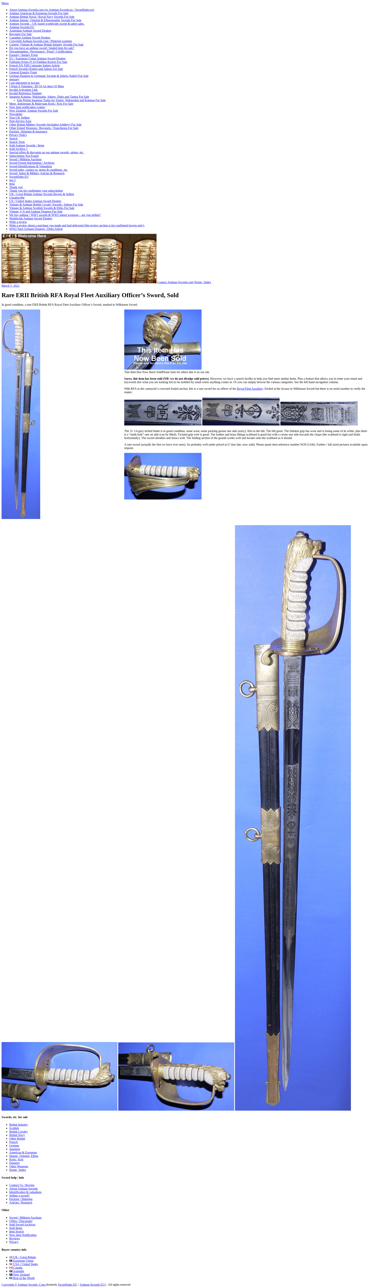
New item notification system (27, 107)
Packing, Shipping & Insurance (28, 131)
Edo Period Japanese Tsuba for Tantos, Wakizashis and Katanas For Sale (61, 100)
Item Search (16, 1231)
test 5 (12, 180)
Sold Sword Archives (22, 1224)
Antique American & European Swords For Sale (38, 13)
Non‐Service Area (20, 121)
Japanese (14, 1149)
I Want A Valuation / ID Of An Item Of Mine (36, 86)
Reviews (14, 1238)
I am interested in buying (24, 82)
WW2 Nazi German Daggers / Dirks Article (36, 229)
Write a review (18, 222)
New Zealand (21, 1274)
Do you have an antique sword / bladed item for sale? (41, 48)
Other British (17, 1138)
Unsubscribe (17, 197)
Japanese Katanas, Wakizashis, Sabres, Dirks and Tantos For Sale (49, 96)
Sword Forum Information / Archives (31, 162)
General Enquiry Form (23, 72)
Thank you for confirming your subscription (36, 190)
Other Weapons (18, 1166)
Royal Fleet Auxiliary (250, 388)
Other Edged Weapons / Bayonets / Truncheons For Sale (43, 128)
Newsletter (15, 114)
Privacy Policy (18, 135)
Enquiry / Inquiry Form (23, 55)
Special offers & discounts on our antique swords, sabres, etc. (46, 152)
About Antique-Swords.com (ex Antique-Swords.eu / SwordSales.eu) (51, 9)
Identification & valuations (25, 1192)
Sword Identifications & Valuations (30, 166)
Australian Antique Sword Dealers (30, 30)
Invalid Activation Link (23, 89)
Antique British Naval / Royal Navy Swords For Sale (41, 16)
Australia (18, 1271)
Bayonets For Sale (20, 34)
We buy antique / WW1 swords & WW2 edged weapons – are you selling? (55, 215)
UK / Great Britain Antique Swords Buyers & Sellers (41, 194)
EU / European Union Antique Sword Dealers (37, 58)
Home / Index (202, 282)
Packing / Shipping (20, 1199)
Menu (5, 3)
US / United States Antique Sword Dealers (35, 201)
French (13, 1142)
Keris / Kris (16, 1159)
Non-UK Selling (19, 117)
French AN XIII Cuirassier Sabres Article (34, 65)
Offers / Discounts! (20, 1221)
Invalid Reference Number (25, 93)
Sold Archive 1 (18, 149)
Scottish (14, 1128)
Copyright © (9, 1284)
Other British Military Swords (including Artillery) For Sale (45, 124)
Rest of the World (23, 1278)
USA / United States (25, 1264)
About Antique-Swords (23, 1188)
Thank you (16, 187)
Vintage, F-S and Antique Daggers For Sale (35, 211)
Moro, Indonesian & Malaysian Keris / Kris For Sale (41, 103)
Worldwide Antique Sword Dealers (30, 218)
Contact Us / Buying (21, 1185)
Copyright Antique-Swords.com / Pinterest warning (40, 41)
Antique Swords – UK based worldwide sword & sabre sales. (46, 23)
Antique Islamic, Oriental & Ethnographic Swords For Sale (45, 20)
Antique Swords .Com (32, 1284)
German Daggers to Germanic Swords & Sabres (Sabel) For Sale (48, 75)
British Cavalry (18, 1131)
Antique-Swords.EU (21, 27)
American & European (23, 1152)
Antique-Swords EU (92, 1284)
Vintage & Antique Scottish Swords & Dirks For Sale (41, 208)
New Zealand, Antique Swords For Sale (33, 110)
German (14, 1145)
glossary (14, 79)
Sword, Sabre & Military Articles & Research (37, 173)
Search (13, 138)
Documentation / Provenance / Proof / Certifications (40, 51)
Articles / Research (20, 1202)
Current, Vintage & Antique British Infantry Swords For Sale (46, 44)
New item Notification (23, 1235)
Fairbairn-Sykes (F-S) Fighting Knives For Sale (38, 62)
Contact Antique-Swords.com (175, 282)
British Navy (17, 1135)
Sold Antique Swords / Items (26, 145)
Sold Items (15, 1228)
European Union (22, 1260)
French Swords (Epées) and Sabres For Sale (36, 69)
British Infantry (18, 1124)
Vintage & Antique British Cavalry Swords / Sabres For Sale (46, 204)
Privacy (14, 1242)
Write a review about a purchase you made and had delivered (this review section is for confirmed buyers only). (77, 225)
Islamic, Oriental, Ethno (23, 1156)
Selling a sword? (19, 1195)
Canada (17, 1267)
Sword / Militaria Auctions (25, 159)
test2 (12, 183)
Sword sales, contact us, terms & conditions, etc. (38, 169)
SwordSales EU (19, 176)
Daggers (14, 1163)
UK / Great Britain (24, 1257)
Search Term (17, 142)
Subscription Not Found (24, 155)
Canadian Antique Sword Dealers (29, 37)
